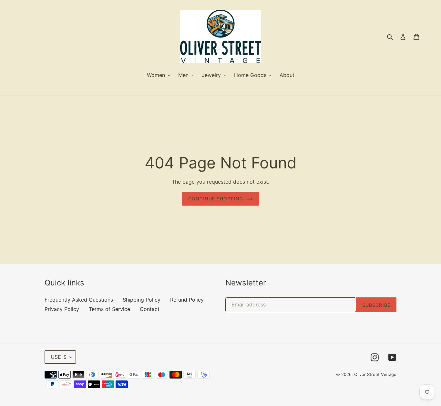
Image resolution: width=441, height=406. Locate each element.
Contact (149, 309)
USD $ (59, 357)
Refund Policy (187, 299)
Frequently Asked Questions (79, 299)
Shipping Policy (141, 299)
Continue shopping (215, 198)
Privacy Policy (62, 309)
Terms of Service (109, 309)
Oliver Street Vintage (375, 374)
